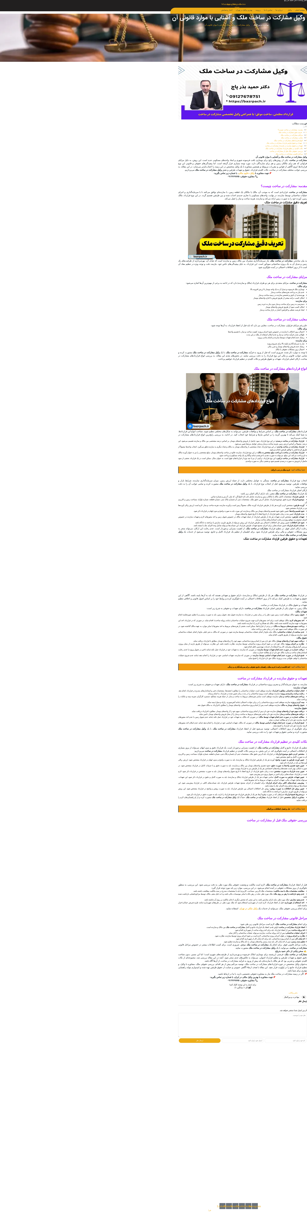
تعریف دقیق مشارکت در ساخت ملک (290, 132)
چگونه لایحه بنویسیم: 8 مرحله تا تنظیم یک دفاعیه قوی (284, 1086)
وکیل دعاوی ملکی (246, 173)
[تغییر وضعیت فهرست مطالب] (305, 127)
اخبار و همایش (226, 10)
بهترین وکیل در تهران (244, 10)
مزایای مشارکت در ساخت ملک (292, 135)
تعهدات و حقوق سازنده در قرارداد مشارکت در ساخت (284, 146)
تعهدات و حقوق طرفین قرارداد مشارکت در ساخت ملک (284, 143)
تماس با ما (268, 10)
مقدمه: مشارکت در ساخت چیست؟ (290, 130)
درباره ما (279, 10)
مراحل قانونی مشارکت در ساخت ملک (289, 154)
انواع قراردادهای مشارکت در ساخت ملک (288, 140)
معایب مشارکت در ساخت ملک (292, 138)
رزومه (258, 10)
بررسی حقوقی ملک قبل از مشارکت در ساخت (286, 151)
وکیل (290, 10)
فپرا (209, 1210)
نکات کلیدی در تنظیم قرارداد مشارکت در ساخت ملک (284, 148)
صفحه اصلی (300, 10)
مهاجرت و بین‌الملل (261, 25)
